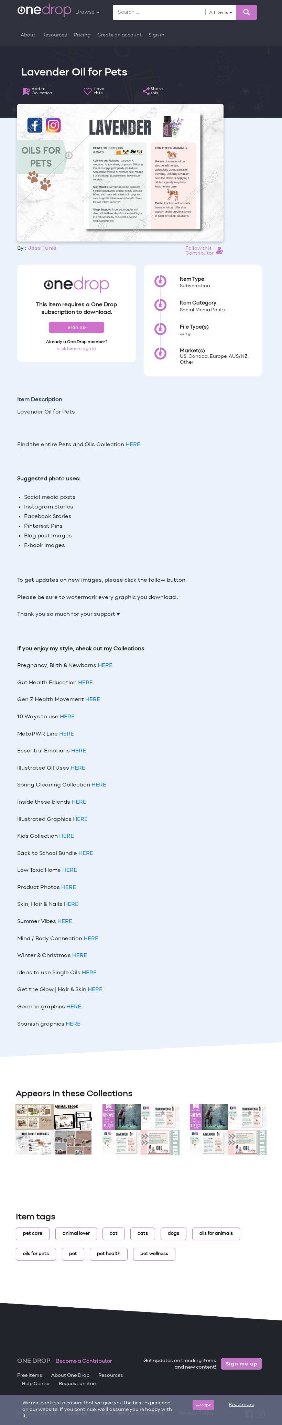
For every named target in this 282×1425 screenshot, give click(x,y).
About (28, 35)
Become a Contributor (84, 1361)
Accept (203, 1404)
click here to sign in (76, 349)
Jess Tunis (42, 248)
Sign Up (76, 327)
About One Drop (70, 1375)
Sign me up (242, 1364)
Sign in (156, 35)
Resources (54, 35)
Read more (241, 1405)
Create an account (119, 35)
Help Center (36, 1384)
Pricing (82, 35)
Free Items (29, 1375)
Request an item (78, 1384)
